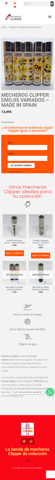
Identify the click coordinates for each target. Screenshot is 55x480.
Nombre (11, 153)
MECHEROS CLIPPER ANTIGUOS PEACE (14, 288)
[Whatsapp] (31, 441)
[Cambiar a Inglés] (14, 6)
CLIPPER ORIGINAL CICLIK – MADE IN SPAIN (14, 242)
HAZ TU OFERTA (14, 253)
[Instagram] (24, 441)
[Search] (52, 3)
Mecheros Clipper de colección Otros (25, 27)
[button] (50, 17)
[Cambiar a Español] (14, 3)
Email (10, 143)
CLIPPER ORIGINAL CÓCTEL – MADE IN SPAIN (40, 243)
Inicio (3, 27)
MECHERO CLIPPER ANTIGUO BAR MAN (40, 288)
